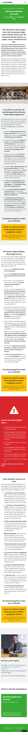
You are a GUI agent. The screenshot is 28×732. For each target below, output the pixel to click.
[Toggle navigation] (25, 2)
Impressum (19, 728)
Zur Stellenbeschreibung (12, 714)
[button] (1, 93)
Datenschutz (9, 728)
